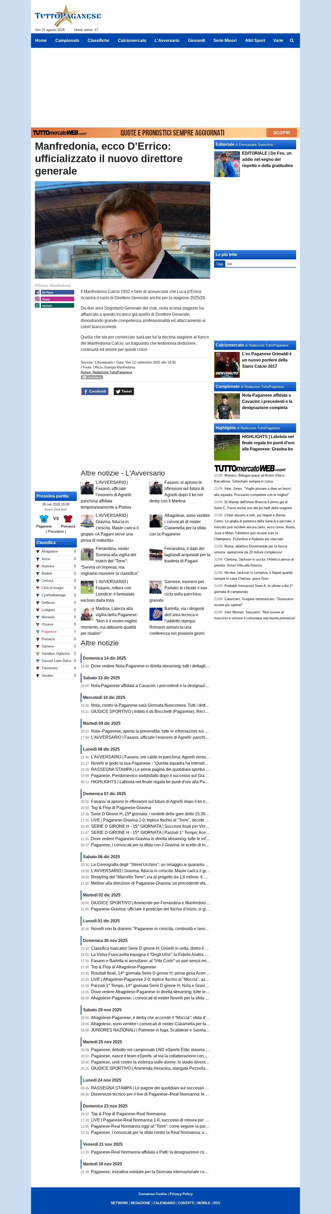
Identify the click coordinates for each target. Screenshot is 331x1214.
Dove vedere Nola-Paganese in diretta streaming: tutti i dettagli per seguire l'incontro (168, 666)
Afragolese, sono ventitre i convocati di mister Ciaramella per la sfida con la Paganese (169, 1024)
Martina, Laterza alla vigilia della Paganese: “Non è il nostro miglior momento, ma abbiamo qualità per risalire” (109, 621)
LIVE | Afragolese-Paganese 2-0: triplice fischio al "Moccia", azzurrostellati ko (161, 979)
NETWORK (119, 1203)
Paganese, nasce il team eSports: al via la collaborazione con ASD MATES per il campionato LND (181, 1056)
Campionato (228, 386)
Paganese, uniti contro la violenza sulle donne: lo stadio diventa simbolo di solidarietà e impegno (179, 1062)
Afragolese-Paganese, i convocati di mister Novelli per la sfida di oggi (154, 998)
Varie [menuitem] (278, 40)
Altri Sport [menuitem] (255, 40)
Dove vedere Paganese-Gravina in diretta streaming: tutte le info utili (153, 838)
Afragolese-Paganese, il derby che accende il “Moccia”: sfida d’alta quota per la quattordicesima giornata (186, 1017)
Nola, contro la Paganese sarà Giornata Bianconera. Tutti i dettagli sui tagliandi (163, 705)
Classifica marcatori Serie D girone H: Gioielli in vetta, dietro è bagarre (155, 948)
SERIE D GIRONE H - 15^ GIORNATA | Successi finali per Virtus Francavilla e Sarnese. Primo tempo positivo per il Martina (204, 826)
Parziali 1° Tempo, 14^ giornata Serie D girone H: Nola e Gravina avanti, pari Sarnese (169, 985)
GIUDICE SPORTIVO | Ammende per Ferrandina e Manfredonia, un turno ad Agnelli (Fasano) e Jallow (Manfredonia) (198, 903)
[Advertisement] (165, 86)
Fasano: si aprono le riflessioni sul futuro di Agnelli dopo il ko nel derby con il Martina (168, 801)
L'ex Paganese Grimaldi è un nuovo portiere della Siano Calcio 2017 (267, 360)
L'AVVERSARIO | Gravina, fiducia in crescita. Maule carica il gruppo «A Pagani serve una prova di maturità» (110, 527)
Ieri (229, 264)
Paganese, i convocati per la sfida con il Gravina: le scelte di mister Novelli (159, 845)
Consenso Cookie (153, 1194)
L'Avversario (104, 362)
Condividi (97, 391)
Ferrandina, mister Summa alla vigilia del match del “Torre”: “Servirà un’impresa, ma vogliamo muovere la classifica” (109, 561)
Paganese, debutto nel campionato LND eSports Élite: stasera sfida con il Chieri (164, 1049)
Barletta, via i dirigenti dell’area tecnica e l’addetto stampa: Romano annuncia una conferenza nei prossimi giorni (177, 621)
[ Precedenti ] (56, 531)
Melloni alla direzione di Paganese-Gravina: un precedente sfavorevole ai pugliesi (166, 883)
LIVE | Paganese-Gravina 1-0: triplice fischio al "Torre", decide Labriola (155, 820)
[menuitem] (292, 41)
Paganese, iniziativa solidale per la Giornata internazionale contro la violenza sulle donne (173, 1172)
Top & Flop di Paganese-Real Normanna (128, 1114)
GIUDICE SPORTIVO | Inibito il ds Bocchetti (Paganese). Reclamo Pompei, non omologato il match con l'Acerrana (195, 711)
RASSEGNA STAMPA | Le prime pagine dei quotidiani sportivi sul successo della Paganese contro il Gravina (191, 769)
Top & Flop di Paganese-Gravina (121, 807)
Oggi (219, 264)
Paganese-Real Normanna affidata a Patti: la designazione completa (154, 1152)
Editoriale (225, 144)
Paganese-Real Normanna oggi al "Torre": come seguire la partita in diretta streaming (169, 1126)
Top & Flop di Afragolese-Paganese (123, 967)
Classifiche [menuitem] (98, 40)
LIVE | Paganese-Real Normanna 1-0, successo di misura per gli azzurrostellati (163, 1120)
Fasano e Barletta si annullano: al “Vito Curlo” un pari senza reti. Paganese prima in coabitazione (179, 961)
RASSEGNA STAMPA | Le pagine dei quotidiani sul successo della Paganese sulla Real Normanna (182, 1088)
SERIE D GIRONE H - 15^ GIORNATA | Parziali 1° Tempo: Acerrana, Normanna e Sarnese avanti (180, 832)
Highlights (226, 428)
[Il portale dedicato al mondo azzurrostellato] (68, 15)
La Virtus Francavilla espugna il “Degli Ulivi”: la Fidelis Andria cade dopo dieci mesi (167, 954)
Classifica (46, 542)
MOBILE (203, 1203)
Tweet (126, 391)
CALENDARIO (164, 1203)
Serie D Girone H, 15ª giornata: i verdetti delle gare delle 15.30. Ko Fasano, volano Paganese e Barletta (186, 814)
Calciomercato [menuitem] (132, 40)
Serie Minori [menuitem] (225, 40)
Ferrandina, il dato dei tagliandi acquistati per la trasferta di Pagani (187, 554)
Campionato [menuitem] (67, 40)
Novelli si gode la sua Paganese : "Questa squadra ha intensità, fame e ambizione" (167, 763)
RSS (216, 1203)
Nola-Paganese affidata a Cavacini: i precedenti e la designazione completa (160, 685)
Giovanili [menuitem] (196, 40)
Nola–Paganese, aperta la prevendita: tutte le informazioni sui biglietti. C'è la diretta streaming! (177, 731)
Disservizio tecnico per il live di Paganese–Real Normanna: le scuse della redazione (168, 1094)
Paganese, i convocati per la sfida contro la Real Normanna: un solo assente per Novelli (171, 1132)
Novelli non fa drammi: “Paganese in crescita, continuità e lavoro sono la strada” (164, 928)
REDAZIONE (141, 1203)
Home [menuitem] (41, 40)
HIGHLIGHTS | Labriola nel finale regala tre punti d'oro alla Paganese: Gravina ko (165, 782)
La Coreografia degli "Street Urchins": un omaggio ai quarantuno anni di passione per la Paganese (181, 864)
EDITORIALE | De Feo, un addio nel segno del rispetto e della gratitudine (267, 159)
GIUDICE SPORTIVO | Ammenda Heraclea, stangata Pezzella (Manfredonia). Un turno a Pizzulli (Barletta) (188, 1068)
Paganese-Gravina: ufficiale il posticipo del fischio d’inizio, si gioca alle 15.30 (161, 909)
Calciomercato (230, 345)
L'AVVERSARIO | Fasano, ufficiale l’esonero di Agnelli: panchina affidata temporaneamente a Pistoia (106, 494)
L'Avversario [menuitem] (167, 40)
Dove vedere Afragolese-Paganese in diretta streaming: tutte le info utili (156, 992)
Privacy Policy (181, 1194)
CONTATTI (186, 1203)
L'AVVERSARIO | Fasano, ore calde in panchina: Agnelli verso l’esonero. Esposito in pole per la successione (191, 757)
